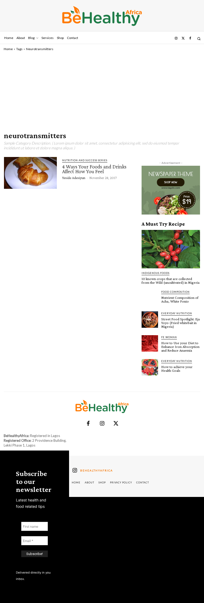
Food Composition (175, 291)
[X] (116, 424)
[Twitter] (183, 38)
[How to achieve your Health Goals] (150, 367)
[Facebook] (190, 38)
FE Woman (169, 337)
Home (8, 49)
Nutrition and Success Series (84, 160)
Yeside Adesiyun (73, 178)
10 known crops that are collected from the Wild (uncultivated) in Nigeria (170, 281)
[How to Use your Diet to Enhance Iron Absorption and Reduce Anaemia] (150, 343)
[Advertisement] (102, 91)
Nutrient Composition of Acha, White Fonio (179, 299)
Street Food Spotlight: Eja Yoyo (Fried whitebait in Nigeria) (180, 323)
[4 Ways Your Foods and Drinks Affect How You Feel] (30, 173)
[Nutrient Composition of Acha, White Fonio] (150, 298)
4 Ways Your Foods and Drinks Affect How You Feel (94, 169)
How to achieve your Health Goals (177, 369)
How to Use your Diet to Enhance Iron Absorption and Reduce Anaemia (180, 346)
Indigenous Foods (155, 273)
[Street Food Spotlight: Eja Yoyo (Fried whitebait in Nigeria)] (150, 319)
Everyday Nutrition (176, 313)
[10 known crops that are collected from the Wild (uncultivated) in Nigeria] (171, 249)
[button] (199, 38)
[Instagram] (176, 38)
